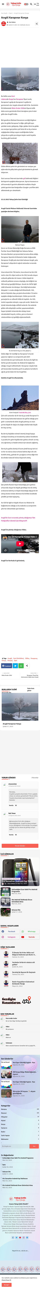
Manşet (9, 660)
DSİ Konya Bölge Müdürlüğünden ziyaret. (24, 1073)
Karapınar (19, 99)
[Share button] (27, 665)
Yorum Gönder (20, 846)
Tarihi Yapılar (20, 1135)
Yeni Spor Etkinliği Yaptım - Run (24, 1063)
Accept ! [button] (6, 1285)
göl (24, 178)
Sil (16, 805)
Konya (11, 99)
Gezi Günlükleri (18, 658)
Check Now (5, 1280)
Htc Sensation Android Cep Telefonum (15, 1178)
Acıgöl (10, 658)
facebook (11, 931)
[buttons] (13, 1237)
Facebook (8, 666)
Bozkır (20, 1132)
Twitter (15, 665)
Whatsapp (21, 665)
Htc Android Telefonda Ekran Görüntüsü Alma (22, 901)
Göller (27, 658)
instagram (11, 937)
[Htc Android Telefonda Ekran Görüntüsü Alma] (6, 902)
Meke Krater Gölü (18, 108)
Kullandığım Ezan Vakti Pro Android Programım (24, 890)
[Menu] (3, 4)
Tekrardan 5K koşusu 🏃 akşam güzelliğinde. (24, 1092)
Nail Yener (12, 813)
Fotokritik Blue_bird (25, 412)
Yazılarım (20, 1128)
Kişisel (20, 1120)
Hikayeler (20, 1117)
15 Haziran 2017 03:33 (14, 786)
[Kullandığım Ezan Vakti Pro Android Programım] (6, 891)
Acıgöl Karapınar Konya (12, 724)
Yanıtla (11, 805)
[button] (26, 4)
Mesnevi (20, 1113)
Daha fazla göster (30, 690)
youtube (32, 937)
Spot (10, 13)
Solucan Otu (16, 910)
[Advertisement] (20, 48)
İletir (4, 1165)
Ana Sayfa (4, 13)
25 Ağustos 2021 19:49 (15, 815)
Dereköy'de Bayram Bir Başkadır (24, 972)
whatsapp (31, 931)
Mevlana (20, 1109)
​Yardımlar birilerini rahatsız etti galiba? (23, 963)
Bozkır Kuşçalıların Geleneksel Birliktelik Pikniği (23, 983)
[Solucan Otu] (6, 912)
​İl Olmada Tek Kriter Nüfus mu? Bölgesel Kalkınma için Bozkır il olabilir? (23, 954)
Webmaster (20, 1139)
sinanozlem (12, 784)
